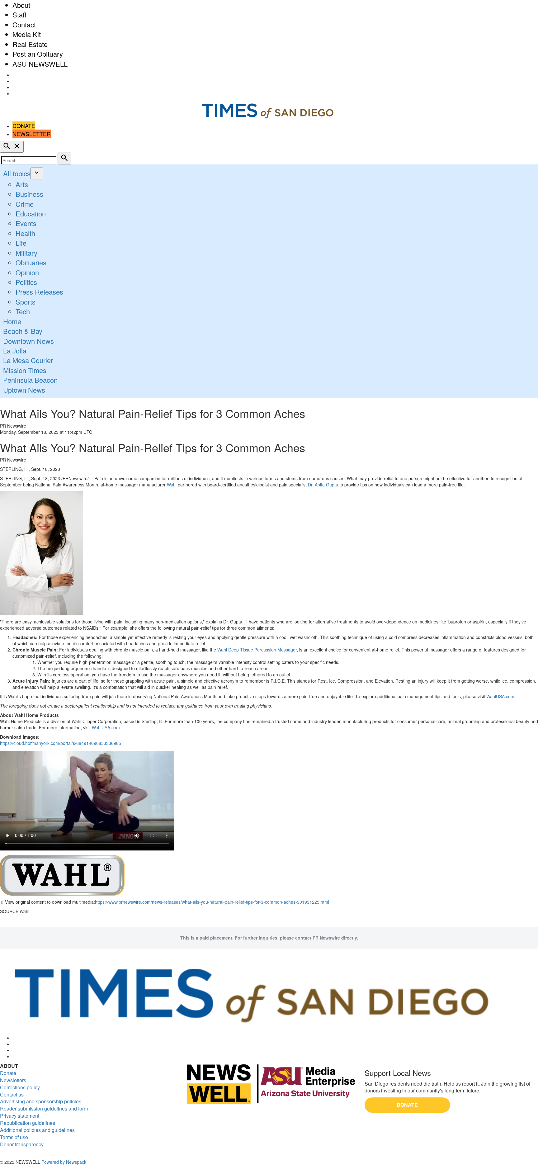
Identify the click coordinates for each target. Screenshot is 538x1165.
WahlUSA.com (500, 696)
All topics (17, 173)
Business (29, 194)
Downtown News (28, 341)
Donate (8, 1073)
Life (21, 243)
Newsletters (13, 1080)
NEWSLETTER (31, 134)
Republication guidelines (27, 1122)
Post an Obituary (37, 54)
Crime (25, 204)
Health (25, 233)
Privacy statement (19, 1115)
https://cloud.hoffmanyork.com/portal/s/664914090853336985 (60, 743)
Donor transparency (22, 1144)
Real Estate (30, 44)
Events (26, 223)
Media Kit (26, 34)
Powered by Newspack (63, 1162)
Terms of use (14, 1137)
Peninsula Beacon (30, 380)
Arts (22, 184)
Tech (23, 311)
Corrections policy (20, 1087)
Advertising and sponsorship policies (40, 1101)
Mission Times (24, 370)
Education (31, 213)
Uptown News (24, 390)
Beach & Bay (22, 331)
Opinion (27, 272)
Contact (24, 24)
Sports (25, 301)
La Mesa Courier (28, 360)
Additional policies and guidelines (37, 1130)
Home (12, 321)
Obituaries (31, 262)
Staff (19, 14)
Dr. (323, 484)
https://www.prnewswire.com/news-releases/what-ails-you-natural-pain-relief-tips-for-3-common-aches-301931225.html (212, 902)
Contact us (12, 1094)
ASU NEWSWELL (40, 64)
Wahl (172, 484)
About (21, 5)
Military (26, 253)
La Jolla (14, 350)
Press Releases (39, 291)
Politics (26, 282)
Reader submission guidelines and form (44, 1108)
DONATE (23, 125)
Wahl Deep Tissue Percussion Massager (257, 649)
